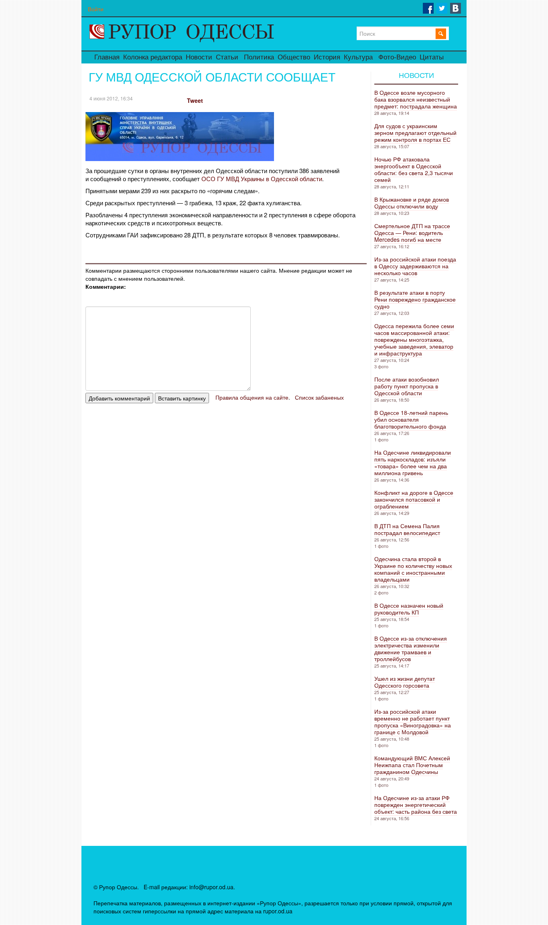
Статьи (227, 57)
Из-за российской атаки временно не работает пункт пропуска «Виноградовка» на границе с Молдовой (412, 721)
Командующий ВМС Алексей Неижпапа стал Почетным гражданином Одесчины (412, 765)
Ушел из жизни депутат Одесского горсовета (404, 681)
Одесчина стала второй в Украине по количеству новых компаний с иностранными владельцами (413, 569)
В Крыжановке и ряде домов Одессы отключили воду (411, 202)
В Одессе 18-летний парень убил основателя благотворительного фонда (411, 419)
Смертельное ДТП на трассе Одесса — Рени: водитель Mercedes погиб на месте (412, 232)
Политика (259, 57)
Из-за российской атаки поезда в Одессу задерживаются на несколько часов (415, 266)
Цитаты (432, 57)
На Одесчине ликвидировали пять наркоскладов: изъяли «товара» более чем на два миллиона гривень (412, 462)
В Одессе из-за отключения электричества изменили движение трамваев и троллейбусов (410, 648)
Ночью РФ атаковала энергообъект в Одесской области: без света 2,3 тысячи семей (413, 169)
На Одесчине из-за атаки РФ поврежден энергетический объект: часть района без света (415, 804)
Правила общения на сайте (251, 397)
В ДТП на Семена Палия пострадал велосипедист (407, 529)
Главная (107, 57)
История (327, 57)
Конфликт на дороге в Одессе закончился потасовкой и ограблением (413, 499)
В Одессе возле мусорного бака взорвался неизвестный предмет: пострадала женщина (415, 99)
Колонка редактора (152, 57)
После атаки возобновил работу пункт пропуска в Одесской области (406, 386)
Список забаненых (319, 397)
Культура (358, 57)
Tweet (195, 100)
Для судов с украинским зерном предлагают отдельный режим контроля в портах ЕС (415, 132)
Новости (199, 57)
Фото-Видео (397, 57)
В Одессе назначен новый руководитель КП (408, 608)
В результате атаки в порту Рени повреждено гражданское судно (415, 299)
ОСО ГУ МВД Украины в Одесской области (261, 178)
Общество (294, 57)
